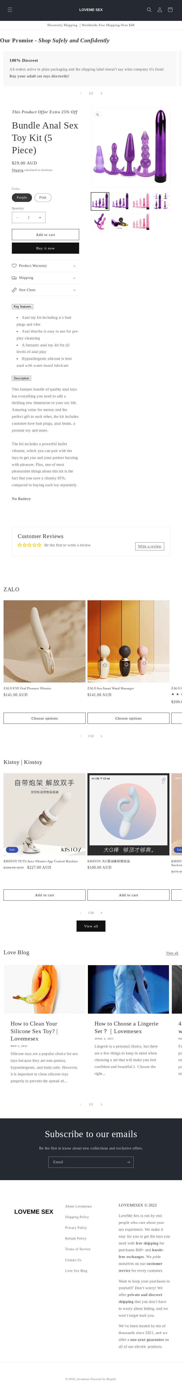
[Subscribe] (128, 1162)
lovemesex (83, 1379)
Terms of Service (78, 1249)
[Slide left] (80, 93)
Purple (22, 197)
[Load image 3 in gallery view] (141, 201)
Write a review (150, 546)
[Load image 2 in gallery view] (120, 201)
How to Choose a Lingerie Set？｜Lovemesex (126, 1027)
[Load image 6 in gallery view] (120, 222)
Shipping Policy (77, 1217)
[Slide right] (101, 93)
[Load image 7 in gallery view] (141, 222)
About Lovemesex (78, 1206)
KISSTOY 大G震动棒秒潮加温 (108, 861)
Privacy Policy (76, 1228)
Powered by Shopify (103, 1379)
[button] (10, 10)
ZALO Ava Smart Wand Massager (110, 688)
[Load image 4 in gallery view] (161, 201)
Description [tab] (21, 378)
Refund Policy (75, 1238)
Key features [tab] (22, 306)
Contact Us (73, 1260)
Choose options (45, 718)
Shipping (17, 170)
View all (91, 926)
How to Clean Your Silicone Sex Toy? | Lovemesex (34, 1031)
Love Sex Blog (76, 1271)
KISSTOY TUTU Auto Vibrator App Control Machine (41, 861)
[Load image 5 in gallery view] (100, 222)
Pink (42, 197)
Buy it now (45, 248)
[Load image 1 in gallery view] (100, 201)
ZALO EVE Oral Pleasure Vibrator (27, 688)
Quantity (18, 208)
